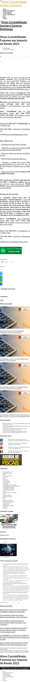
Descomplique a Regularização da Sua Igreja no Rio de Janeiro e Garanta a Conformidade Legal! (15, 415)
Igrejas (4, 493)
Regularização (6, 504)
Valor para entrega (8, 172)
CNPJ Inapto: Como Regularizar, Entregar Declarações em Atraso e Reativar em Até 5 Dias (18, 440)
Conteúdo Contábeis (11, 560)
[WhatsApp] (15, 277)
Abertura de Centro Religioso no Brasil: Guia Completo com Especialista (17, 444)
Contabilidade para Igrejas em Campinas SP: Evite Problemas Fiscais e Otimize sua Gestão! (14, 637)
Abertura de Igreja (7, 11)
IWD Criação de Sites (24, 667)
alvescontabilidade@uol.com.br (16, 134)
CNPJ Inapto (5, 483)
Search (1, 602)
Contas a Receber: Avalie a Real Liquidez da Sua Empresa (15, 564)
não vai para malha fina (9, 81)
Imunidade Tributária (7, 496)
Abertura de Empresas (9, 10)
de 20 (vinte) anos (23, 85)
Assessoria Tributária (7, 475)
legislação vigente (23, 89)
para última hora (14, 102)
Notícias (5, 497)
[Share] (15, 284)
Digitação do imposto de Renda (14, 148)
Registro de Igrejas (7, 502)
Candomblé (5, 479)
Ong (4, 499)
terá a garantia (17, 87)
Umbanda (5, 506)
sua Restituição (5, 188)
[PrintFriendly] (15, 282)
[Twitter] (15, 275)
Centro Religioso (7, 13)
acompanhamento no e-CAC (10, 164)
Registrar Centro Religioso (8, 501)
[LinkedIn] (15, 280)
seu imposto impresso (18, 159)
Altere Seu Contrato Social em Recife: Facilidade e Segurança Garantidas (12, 331)
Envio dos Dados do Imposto (11, 153)
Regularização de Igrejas (8, 505)
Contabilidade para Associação (10, 484)
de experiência (5, 87)
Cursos (4, 491)
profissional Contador (8, 150)
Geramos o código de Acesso (14, 162)
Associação (5, 477)
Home (4, 9)
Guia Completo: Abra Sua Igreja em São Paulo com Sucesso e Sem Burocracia (14, 644)
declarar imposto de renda (9, 95)
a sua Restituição (14, 106)
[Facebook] (15, 273)
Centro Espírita (6, 481)
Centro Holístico (6, 482)
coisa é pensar (19, 80)
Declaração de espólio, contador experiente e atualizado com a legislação (18, 451)
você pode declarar (13, 186)
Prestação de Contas (7, 500)
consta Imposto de (17, 184)
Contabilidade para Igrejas (8, 487)
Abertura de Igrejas (7, 473)
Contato (5, 18)
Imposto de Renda (7, 495)
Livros (4, 16)
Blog (4, 17)
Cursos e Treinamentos (9, 14)
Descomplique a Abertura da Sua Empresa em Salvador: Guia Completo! (14, 359)
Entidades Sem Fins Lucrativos (10, 492)
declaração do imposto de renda (12, 97)
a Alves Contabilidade (17, 93)
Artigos (4, 474)
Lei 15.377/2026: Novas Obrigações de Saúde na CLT (14, 573)
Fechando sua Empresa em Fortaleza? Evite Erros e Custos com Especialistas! (19, 447)
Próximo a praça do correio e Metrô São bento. (15, 116)
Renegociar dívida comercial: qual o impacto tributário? (15, 592)
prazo (25, 200)
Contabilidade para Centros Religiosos (11, 486)
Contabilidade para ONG (8, 490)
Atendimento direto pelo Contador (13, 144)
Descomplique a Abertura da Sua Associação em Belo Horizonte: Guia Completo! (14, 387)
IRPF (10, 194)
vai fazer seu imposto (19, 78)
